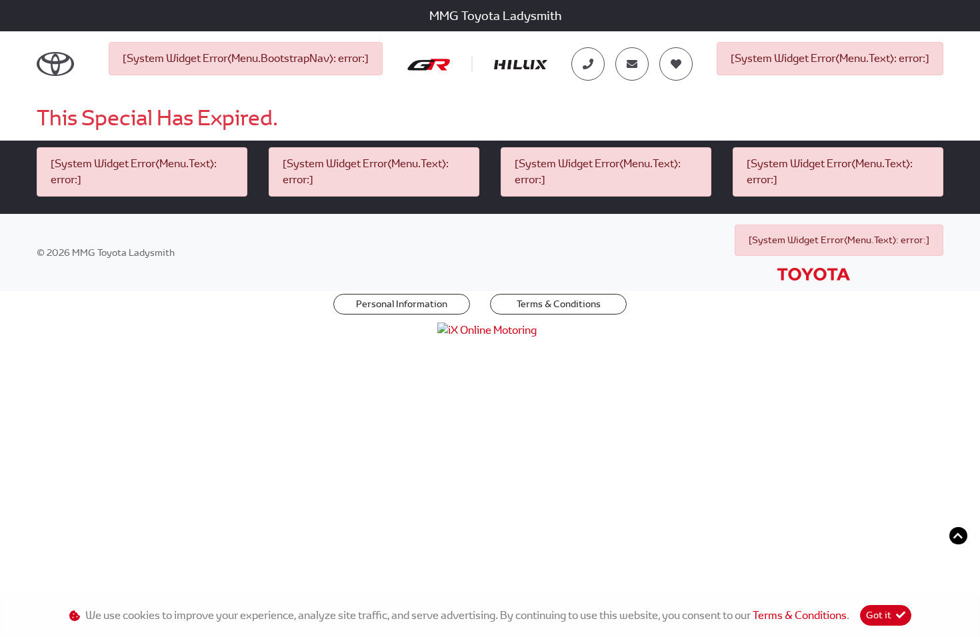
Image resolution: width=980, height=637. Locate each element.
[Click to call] (588, 64)
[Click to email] (632, 64)
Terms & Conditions (559, 304)
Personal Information (401, 304)
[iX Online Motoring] (490, 329)
